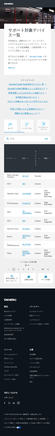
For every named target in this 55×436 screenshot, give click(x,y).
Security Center (35, 56)
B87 (23, 184)
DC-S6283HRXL (27, 212)
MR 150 (25, 176)
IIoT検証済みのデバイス (26, 97)
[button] (11, 158)
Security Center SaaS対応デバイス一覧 (26, 84)
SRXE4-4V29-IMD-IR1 (26, 253)
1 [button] (13, 269)
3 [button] (23, 269)
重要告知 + (12, 68)
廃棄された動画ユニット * (26, 113)
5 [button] (33, 269)
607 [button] (43, 269)
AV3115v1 (26, 229)
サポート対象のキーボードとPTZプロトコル (27, 101)
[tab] (10, 126)
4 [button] (28, 269)
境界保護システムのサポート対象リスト (26, 93)
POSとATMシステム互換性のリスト (26, 109)
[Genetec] (9, 4)
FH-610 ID (26, 203)
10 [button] (26, 265)
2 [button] (18, 269)
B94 (23, 221)
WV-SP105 (26, 244)
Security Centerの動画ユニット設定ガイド (26, 89)
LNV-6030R (26, 194)
